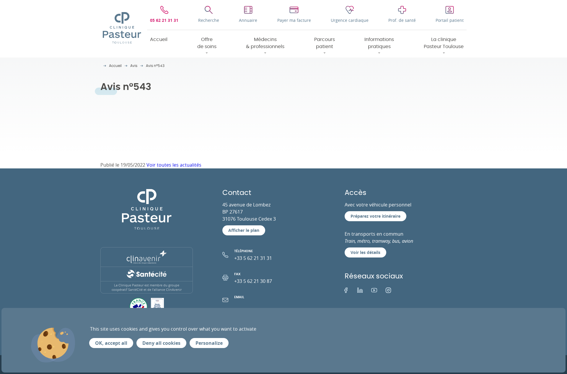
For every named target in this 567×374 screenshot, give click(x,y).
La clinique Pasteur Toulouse (444, 43)
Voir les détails (365, 252)
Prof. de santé (402, 20)
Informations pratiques (379, 43)
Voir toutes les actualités (173, 165)
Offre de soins (206, 43)
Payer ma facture (294, 20)
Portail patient (450, 20)
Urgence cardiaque (350, 20)
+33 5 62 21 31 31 (253, 255)
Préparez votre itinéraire (375, 216)
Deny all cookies (161, 343)
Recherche (208, 20)
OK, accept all (111, 343)
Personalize (209, 343)
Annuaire (248, 20)
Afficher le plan (243, 230)
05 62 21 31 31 (164, 20)
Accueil (158, 39)
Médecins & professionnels (265, 43)
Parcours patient (324, 43)
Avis (133, 66)
